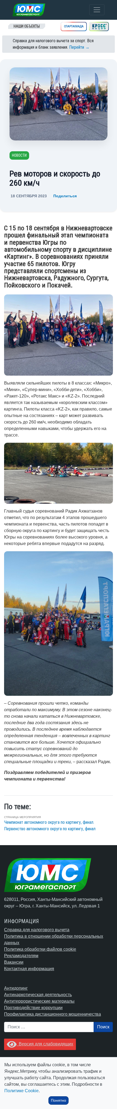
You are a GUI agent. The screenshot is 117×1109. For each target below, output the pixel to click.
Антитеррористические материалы (39, 1001)
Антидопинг (16, 988)
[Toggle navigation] (96, 9)
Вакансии (13, 962)
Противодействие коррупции (33, 1007)
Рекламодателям (21, 955)
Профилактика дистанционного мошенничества (52, 1014)
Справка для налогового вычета (36, 929)
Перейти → (79, 47)
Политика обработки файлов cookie (40, 949)
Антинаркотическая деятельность (38, 994)
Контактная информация (29, 968)
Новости (19, 155)
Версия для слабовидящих (45, 1044)
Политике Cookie (21, 1090)
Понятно (58, 1100)
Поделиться (65, 196)
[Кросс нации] (99, 26)
